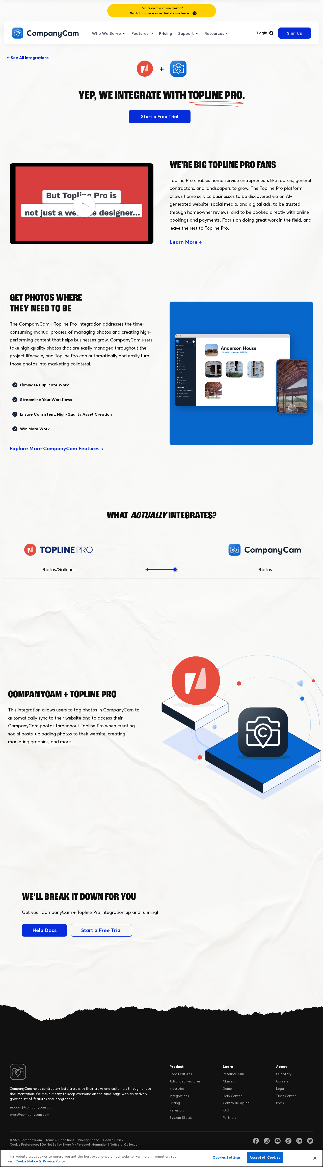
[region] (161, 1158)
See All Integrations (29, 57)
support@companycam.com (31, 1107)
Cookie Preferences (24, 1144)
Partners (229, 1118)
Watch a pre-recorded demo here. (160, 13)
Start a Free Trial (159, 116)
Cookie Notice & (28, 1161)
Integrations (179, 1096)
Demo (227, 1088)
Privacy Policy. (53, 1161)
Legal (280, 1088)
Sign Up (295, 33)
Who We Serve (106, 33)
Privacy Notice (88, 1140)
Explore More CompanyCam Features (55, 448)
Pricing (165, 33)
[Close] (314, 1158)
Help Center (232, 1096)
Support (186, 33)
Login (262, 33)
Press (280, 1103)
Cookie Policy (113, 1140)
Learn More (184, 242)
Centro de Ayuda (236, 1103)
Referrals (177, 1110)
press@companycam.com (29, 1114)
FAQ (226, 1110)
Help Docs (44, 930)
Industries (177, 1088)
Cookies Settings (227, 1157)
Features (139, 33)
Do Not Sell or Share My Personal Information (74, 1144)
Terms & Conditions (60, 1140)
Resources (214, 33)
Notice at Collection (124, 1144)
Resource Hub (233, 1074)
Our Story (283, 1074)
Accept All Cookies (265, 1157)
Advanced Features (185, 1081)
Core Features (181, 1074)
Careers (282, 1081)
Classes (228, 1081)
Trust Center (286, 1096)
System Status (181, 1118)
